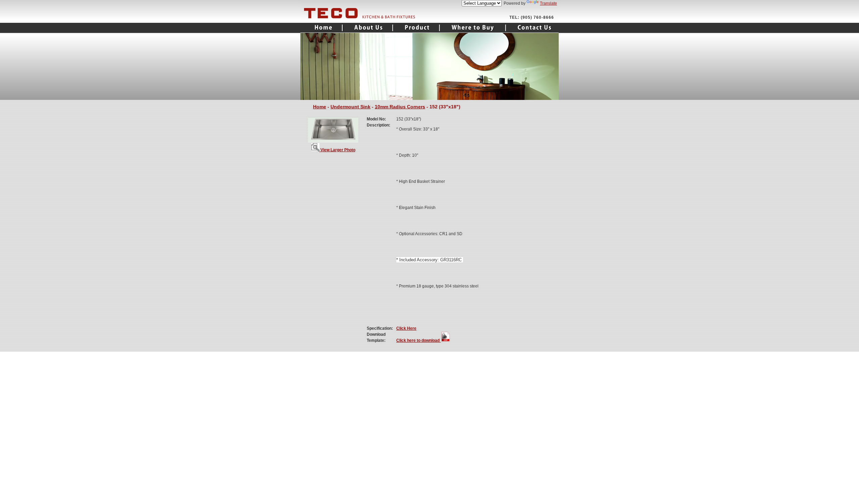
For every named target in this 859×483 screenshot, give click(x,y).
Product (416, 28)
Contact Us (532, 28)
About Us (368, 28)
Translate (548, 3)
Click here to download (418, 340)
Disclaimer (526, 357)
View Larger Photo (337, 150)
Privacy (548, 357)
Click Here (406, 328)
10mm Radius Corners (400, 106)
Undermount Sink (350, 106)
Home (321, 28)
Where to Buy (473, 28)
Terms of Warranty (493, 357)
